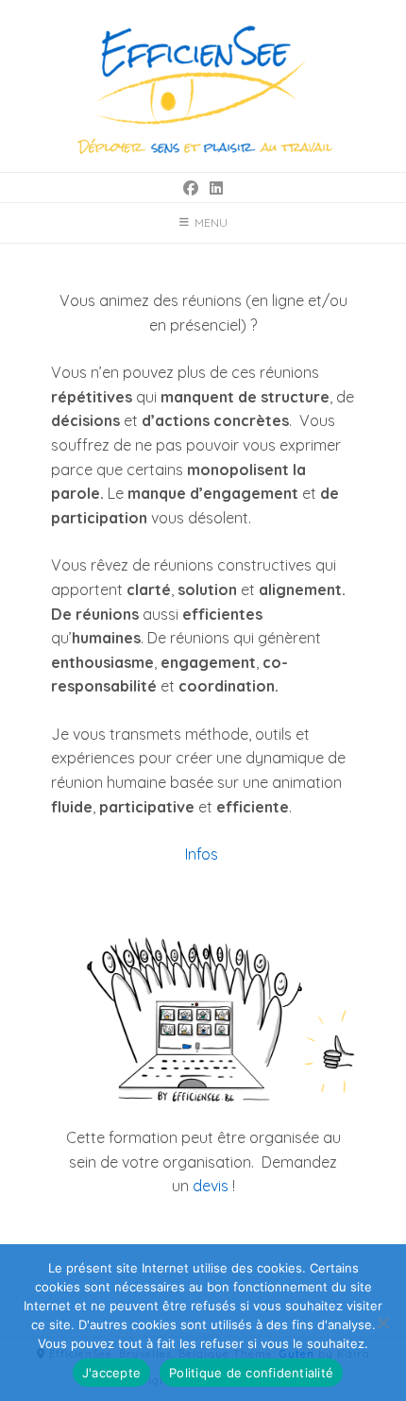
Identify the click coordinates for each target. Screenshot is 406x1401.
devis (210, 1185)
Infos (203, 854)
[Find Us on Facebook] (191, 188)
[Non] (382, 1322)
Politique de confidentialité (251, 1372)
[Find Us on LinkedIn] (216, 188)
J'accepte (111, 1372)
